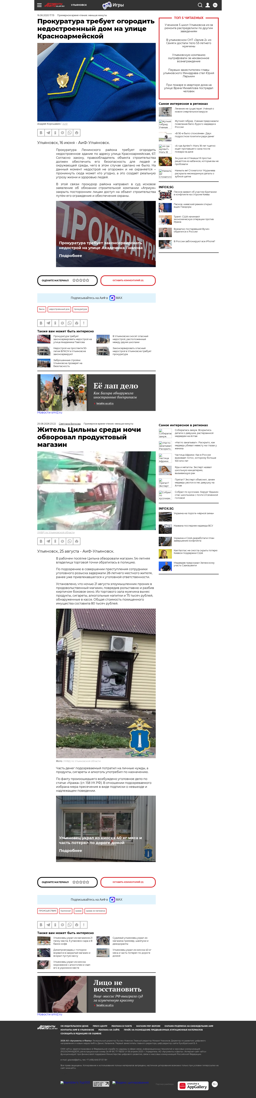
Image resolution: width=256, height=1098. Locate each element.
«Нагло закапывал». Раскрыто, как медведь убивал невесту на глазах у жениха (196, 445)
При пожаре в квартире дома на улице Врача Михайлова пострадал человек (188, 88)
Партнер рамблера (165, 1084)
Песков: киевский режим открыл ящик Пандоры (193, 205)
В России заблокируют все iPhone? (194, 241)
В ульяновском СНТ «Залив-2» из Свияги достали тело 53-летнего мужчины (188, 43)
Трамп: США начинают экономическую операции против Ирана (194, 219)
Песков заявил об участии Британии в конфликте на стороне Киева (195, 193)
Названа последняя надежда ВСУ (193, 525)
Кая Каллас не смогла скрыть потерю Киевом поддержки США (195, 551)
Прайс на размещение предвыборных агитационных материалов (163, 1030)
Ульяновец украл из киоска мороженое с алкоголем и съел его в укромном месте (71, 964)
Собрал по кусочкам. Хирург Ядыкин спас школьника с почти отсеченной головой (196, 495)
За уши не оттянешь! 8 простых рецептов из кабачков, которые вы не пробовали (197, 161)
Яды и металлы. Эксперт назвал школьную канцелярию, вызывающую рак (193, 470)
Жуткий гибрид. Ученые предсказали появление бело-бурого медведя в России (197, 124)
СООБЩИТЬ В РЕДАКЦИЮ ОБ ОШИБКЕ (81, 1033)
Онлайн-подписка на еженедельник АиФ (189, 1026)
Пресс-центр (100, 1026)
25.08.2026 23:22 (46, 423)
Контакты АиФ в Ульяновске (77, 1030)
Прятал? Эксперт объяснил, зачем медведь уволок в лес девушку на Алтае (195, 482)
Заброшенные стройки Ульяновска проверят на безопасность (67, 363)
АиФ (65, 123)
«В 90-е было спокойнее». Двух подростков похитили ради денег (194, 135)
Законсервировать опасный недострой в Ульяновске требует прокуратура (132, 351)
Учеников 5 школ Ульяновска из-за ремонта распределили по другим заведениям (189, 28)
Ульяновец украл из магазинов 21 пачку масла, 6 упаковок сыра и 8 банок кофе (72, 940)
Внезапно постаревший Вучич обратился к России (191, 230)
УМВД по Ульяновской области (56, 532)
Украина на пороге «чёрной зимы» (194, 513)
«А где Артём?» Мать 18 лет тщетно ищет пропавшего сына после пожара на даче (195, 148)
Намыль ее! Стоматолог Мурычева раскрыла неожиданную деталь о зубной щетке (195, 173)
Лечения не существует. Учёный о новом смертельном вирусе (194, 110)
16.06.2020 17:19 (45, 15)
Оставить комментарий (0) (128, 280)
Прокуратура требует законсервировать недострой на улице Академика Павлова (101, 245)
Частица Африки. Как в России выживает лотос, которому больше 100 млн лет (195, 457)
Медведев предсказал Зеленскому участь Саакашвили (194, 564)
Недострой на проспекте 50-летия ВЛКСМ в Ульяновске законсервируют (70, 351)
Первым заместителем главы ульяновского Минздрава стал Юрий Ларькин (188, 73)
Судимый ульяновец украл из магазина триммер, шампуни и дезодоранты (130, 940)
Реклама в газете (122, 1026)
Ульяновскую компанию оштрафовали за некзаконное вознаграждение (188, 58)
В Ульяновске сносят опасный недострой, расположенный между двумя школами (130, 339)
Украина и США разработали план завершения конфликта (194, 539)
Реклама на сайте (109, 1030)
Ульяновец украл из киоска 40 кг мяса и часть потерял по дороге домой (100, 840)
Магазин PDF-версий (148, 1026)
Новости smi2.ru (49, 412)
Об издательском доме (74, 1026)
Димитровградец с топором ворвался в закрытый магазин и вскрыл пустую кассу (71, 952)
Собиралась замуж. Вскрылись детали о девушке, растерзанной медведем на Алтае (194, 433)
